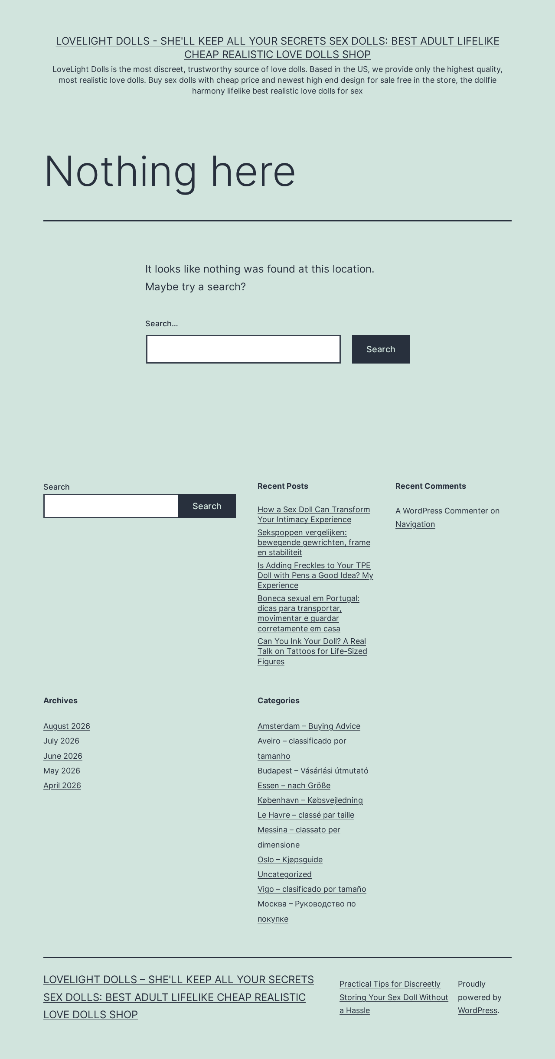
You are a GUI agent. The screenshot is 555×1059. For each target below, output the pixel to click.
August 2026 (66, 726)
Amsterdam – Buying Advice (309, 726)
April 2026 (62, 785)
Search (56, 486)
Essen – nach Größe (294, 785)
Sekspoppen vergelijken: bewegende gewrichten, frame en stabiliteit (314, 542)
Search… (161, 323)
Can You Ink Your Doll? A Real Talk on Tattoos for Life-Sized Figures (312, 651)
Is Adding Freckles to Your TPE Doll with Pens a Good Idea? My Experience (315, 575)
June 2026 (62, 755)
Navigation (415, 524)
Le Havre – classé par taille (306, 814)
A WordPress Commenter (441, 510)
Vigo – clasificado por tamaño (312, 888)
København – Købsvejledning (310, 800)
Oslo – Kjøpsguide (290, 859)
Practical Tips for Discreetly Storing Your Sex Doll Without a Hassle (394, 997)
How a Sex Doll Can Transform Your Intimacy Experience (314, 514)
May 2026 (61, 770)
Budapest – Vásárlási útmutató (313, 770)
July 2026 (61, 740)
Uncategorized (285, 874)
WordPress (477, 1010)
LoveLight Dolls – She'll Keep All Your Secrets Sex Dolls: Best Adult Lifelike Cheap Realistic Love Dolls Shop (178, 997)
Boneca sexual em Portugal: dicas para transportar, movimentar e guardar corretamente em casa (308, 613)
